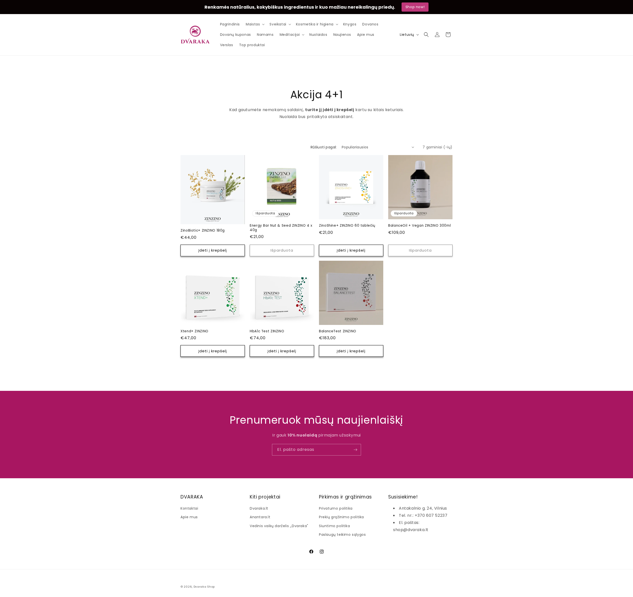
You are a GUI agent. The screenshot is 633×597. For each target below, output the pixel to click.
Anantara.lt (260, 517)
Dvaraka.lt (259, 508)
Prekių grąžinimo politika (341, 517)
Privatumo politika (336, 508)
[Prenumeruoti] (355, 450)
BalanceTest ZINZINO (337, 331)
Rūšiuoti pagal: (324, 147)
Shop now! (415, 6)
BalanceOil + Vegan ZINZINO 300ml (419, 225)
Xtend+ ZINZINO (194, 331)
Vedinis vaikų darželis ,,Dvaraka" (279, 525)
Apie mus (189, 517)
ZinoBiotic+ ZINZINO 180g (203, 230)
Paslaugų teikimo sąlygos (342, 534)
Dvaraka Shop (204, 587)
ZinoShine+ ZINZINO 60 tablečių (347, 225)
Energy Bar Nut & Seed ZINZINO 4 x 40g (281, 227)
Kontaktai (189, 508)
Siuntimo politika (334, 525)
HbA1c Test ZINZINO (267, 331)
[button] (255, 24)
